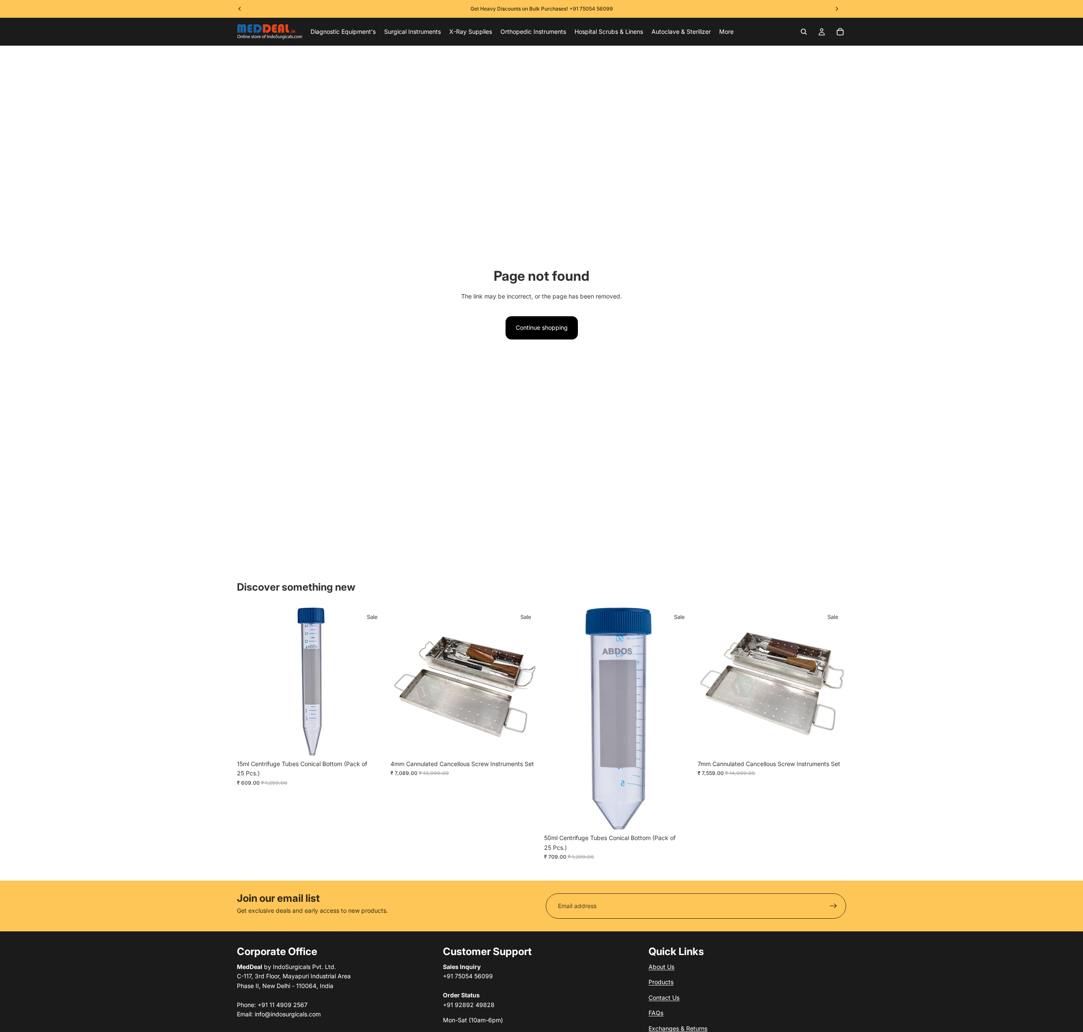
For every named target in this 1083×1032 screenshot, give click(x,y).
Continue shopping (542, 327)
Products (661, 981)
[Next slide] (526, 681)
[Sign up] (833, 906)
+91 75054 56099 (591, 8)
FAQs (656, 1012)
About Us (661, 966)
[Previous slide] (403, 681)
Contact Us (664, 997)
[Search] (803, 31)
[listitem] (726, 31)
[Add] (372, 742)
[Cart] (840, 31)
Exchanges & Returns (678, 1028)
